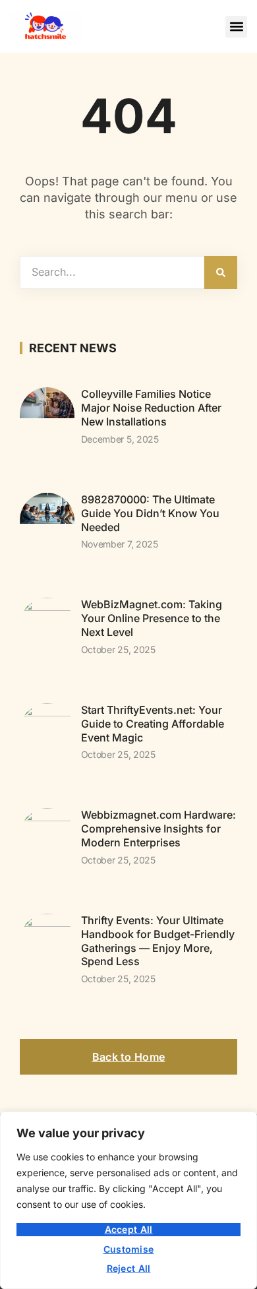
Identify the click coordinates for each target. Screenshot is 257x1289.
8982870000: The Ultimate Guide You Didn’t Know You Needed (150, 513)
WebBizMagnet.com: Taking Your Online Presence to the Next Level (151, 618)
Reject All (129, 1268)
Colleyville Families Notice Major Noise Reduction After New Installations (151, 407)
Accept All (129, 1229)
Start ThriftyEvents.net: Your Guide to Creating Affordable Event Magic (152, 723)
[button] (236, 27)
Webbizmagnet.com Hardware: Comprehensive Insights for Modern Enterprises (158, 828)
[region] (128, 1200)
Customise (128, 1249)
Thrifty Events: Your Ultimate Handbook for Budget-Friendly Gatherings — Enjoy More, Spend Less (158, 941)
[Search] (220, 272)
